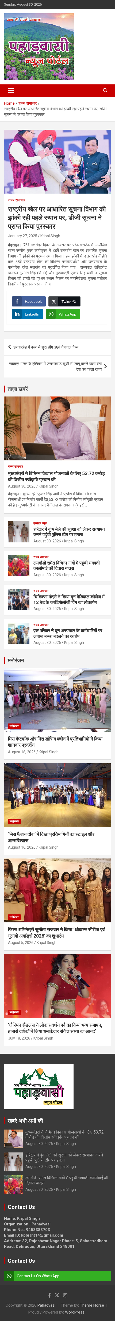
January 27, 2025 (22, 236)
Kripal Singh (50, 236)
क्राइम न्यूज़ (40, 523)
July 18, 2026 (19, 1038)
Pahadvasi (46, 1305)
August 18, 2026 (22, 752)
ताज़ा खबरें (18, 389)
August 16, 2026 (22, 847)
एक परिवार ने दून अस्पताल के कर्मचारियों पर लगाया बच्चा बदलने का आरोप (67, 633)
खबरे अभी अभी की (25, 1121)
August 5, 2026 (20, 942)
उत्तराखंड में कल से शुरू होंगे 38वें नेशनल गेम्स (45, 347)
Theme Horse (92, 1305)
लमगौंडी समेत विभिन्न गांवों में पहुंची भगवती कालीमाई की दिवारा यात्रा (66, 565)
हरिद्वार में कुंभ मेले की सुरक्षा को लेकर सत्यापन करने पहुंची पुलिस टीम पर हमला (69, 531)
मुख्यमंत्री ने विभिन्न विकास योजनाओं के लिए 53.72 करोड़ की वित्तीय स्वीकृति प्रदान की (64, 1135)
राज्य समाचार (16, 200)
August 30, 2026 (22, 486)
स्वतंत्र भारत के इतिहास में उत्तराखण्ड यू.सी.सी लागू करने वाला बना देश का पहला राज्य (55, 366)
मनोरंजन (16, 660)
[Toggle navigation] (11, 90)
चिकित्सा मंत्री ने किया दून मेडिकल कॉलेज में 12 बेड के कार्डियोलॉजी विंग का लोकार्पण (69, 599)
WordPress (75, 1312)
